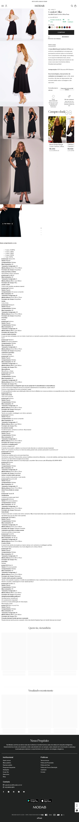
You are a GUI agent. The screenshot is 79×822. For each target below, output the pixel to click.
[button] (65, 36)
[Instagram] (8, 792)
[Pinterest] (14, 792)
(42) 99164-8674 (9, 787)
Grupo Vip (6, 772)
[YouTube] (24, 792)
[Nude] (52, 27)
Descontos (6, 774)
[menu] (2, 6)
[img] (5, 259)
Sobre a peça (52, 44)
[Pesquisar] (72, 6)
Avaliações (6, 769)
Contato (43, 772)
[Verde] (59, 27)
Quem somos (7, 760)
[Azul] (64, 27)
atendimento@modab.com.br (13, 785)
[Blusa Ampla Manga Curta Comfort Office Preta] (57, 129)
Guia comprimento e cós (8, 243)
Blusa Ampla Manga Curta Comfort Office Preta (56, 145)
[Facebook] (3, 792)
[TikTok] (19, 792)
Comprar (61, 32)
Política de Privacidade (47, 763)
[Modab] (39, 5)
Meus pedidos (7, 763)
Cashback (43, 769)
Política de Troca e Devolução (49, 767)
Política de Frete (45, 765)
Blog (4, 776)
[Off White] (54, 27)
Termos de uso (45, 760)
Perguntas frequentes (9, 767)
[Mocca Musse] (62, 27)
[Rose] (57, 27)
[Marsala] (69, 27)
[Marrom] (67, 27)
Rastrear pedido (7, 765)
